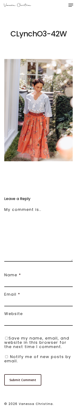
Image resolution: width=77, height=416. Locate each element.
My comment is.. (22, 209)
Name (12, 275)
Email (12, 294)
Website (13, 313)
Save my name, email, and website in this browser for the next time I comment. (36, 342)
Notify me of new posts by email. (37, 359)
